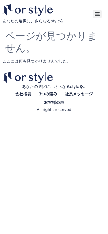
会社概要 (23, 94)
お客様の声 (54, 102)
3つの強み (48, 94)
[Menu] (97, 14)
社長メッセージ (79, 94)
